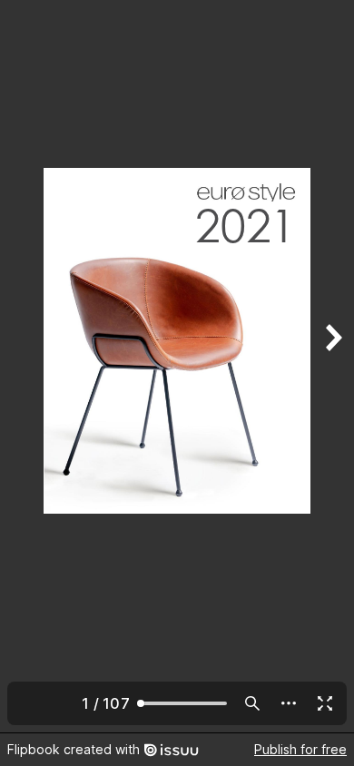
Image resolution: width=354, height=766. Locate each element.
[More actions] (288, 703)
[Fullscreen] (325, 703)
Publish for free (300, 749)
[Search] (252, 703)
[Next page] (332, 366)
